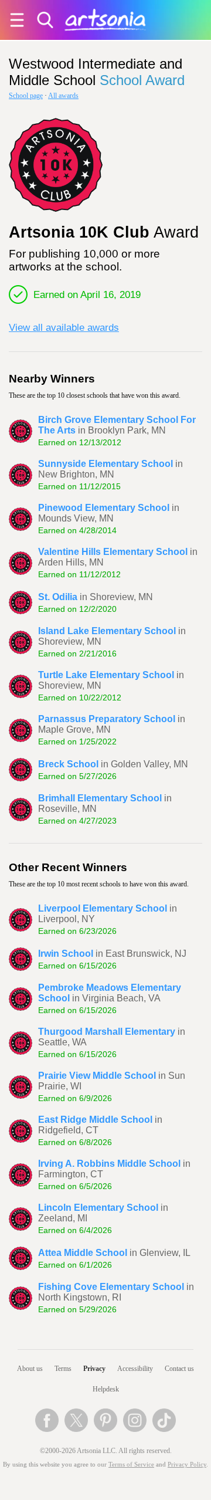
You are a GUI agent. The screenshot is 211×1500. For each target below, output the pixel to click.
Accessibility (135, 1368)
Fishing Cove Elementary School (111, 1287)
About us (30, 1368)
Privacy (94, 1368)
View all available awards (64, 327)
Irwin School (65, 954)
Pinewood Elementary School (103, 508)
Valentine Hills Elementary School (113, 552)
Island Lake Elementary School (107, 631)
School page (26, 96)
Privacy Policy (187, 1464)
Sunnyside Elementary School (105, 464)
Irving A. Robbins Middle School (109, 1164)
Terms (63, 1368)
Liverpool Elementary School (102, 908)
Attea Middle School (82, 1253)
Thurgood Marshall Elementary (106, 1032)
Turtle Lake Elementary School (106, 675)
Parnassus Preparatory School (106, 719)
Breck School (68, 764)
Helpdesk (106, 1389)
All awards (63, 96)
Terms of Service (131, 1464)
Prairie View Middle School (97, 1076)
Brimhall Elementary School (100, 798)
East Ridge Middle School (95, 1120)
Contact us (179, 1368)
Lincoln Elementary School (98, 1208)
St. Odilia (57, 597)
